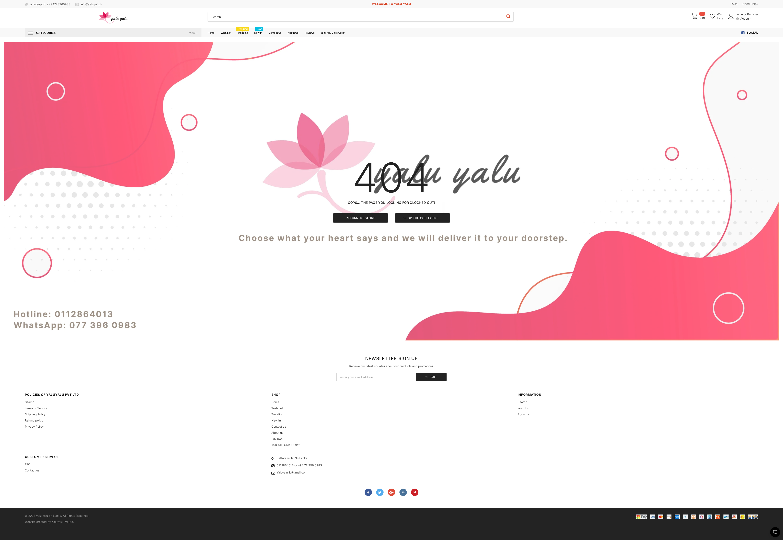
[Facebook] (368, 492)
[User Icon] (731, 16)
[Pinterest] (414, 492)
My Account (743, 18)
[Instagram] (403, 492)
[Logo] (113, 18)
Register (752, 14)
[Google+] (391, 492)
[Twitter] (380, 492)
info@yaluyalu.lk (91, 4)
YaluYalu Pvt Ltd (62, 521)
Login (739, 14)
